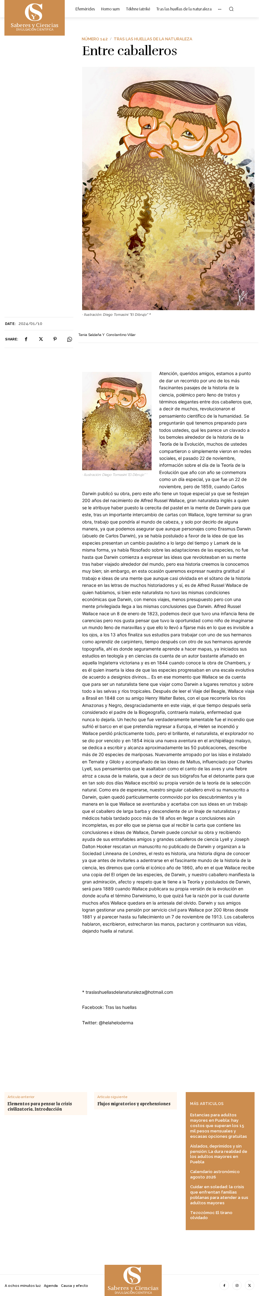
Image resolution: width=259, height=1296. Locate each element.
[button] (231, 9)
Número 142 (95, 39)
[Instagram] (237, 1285)
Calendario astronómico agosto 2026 (215, 1174)
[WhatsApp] (69, 339)
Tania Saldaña (89, 335)
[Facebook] (26, 339)
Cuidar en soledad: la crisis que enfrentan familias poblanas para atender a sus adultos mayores (219, 1194)
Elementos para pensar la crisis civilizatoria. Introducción (40, 1106)
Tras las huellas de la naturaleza (153, 39)
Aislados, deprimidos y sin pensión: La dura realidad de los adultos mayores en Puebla (218, 1154)
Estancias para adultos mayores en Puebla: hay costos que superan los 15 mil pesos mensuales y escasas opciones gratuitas (218, 1126)
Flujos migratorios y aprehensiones (134, 1104)
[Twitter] (40, 339)
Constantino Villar (121, 335)
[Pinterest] (55, 339)
